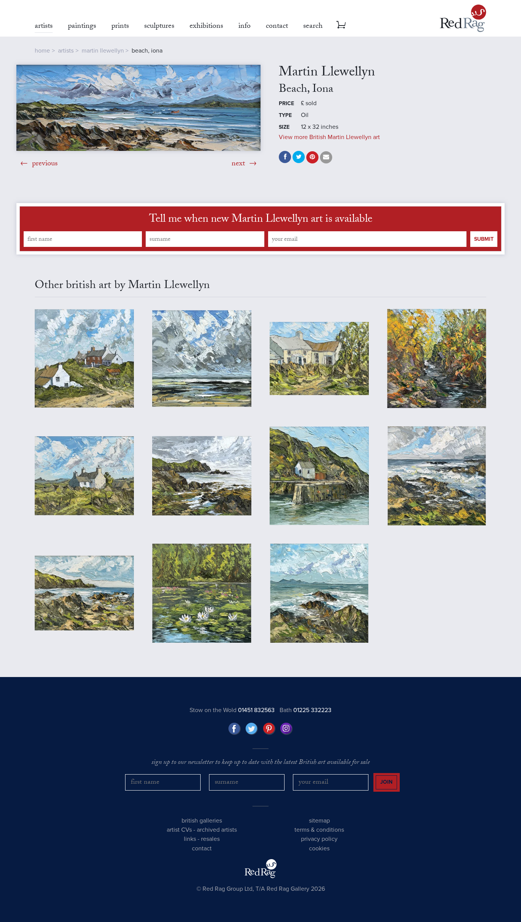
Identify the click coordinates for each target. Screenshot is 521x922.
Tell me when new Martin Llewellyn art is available (260, 220)
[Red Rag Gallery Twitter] (252, 729)
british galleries (202, 820)
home (42, 50)
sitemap (319, 820)
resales (210, 839)
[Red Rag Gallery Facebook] (234, 729)
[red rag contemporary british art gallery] (463, 18)
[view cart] (341, 25)
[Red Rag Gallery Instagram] (286, 729)
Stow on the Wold (232, 710)
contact (202, 848)
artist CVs (179, 830)
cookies (319, 848)
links (190, 839)
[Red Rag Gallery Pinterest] (269, 729)
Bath (305, 710)
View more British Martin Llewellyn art (329, 137)
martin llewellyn (103, 50)
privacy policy (319, 839)
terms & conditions (319, 830)
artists (66, 50)
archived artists (217, 830)
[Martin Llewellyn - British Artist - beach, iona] (138, 108)
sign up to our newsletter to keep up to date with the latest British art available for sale (260, 763)
